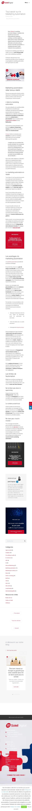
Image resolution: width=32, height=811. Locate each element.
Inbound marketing (10, 766)
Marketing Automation (11, 767)
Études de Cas (9, 597)
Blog (7, 18)
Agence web (8, 550)
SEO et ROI (8, 585)
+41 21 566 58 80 (12, 748)
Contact (8, 764)
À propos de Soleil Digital (12, 759)
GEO (7, 560)
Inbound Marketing (10, 565)
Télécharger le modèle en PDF (16, 532)
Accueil (7, 758)
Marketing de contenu (10, 570)
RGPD (7, 578)
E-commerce (8, 557)
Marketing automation (14, 18)
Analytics (8, 552)
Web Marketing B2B (10, 591)
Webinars (8, 602)
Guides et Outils (9, 600)
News (7, 573)
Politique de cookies (15, 806)
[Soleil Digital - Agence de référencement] (7, 2)
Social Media (8, 588)
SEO (6, 583)
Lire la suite (16, 686)
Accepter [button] (24, 806)
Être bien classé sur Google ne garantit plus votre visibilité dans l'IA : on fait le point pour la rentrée (16, 673)
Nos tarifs (8, 761)
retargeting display (20, 327)
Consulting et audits (10, 555)
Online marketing (9, 575)
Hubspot (8, 134)
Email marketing (10, 769)
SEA (6, 580)
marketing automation (12, 261)
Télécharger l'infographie (15, 244)
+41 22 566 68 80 (12, 736)
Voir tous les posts (12, 650)
